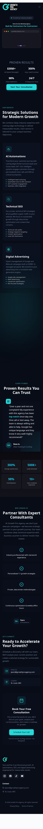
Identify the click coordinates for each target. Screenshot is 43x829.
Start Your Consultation (21, 87)
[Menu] (39, 7)
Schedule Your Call (21, 732)
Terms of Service (27, 806)
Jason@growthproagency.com (17, 788)
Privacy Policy (14, 806)
